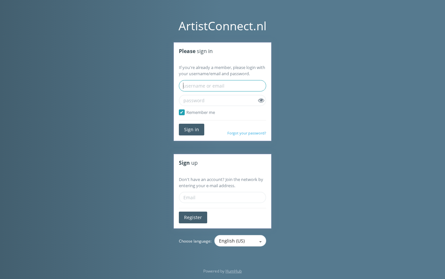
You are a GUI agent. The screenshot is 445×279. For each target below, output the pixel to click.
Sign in (191, 129)
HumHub (233, 271)
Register (193, 217)
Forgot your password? (246, 133)
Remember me (200, 112)
